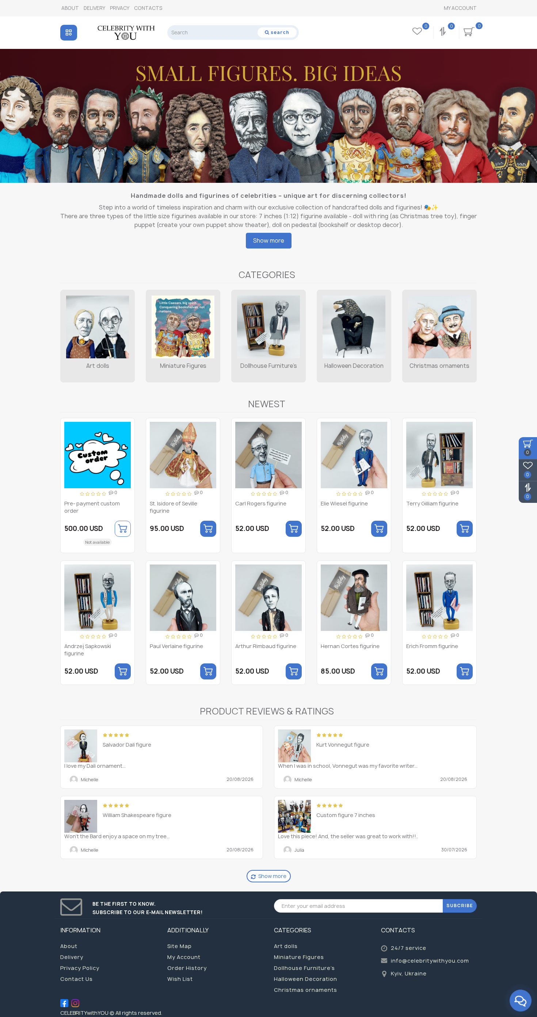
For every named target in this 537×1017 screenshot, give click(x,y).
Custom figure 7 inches (345, 815)
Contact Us (76, 978)
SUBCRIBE (459, 905)
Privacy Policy (79, 967)
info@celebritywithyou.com (430, 960)
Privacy (119, 8)
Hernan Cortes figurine (350, 646)
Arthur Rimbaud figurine (265, 646)
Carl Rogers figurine (260, 503)
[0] (443, 32)
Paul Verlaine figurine (176, 646)
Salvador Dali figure (127, 744)
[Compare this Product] (126, 439)
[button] (527, 109)
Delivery (94, 8)
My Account (460, 8)
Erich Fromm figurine (432, 646)
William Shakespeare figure (137, 815)
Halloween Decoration (354, 366)
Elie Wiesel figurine (344, 503)
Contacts (148, 8)
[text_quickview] (126, 452)
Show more (268, 240)
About (70, 8)
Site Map (179, 946)
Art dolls (97, 366)
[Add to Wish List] (126, 427)
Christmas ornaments (439, 366)
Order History (187, 967)
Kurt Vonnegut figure (342, 744)
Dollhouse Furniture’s (268, 366)
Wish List (180, 978)
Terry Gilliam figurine (432, 503)
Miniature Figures (183, 366)
